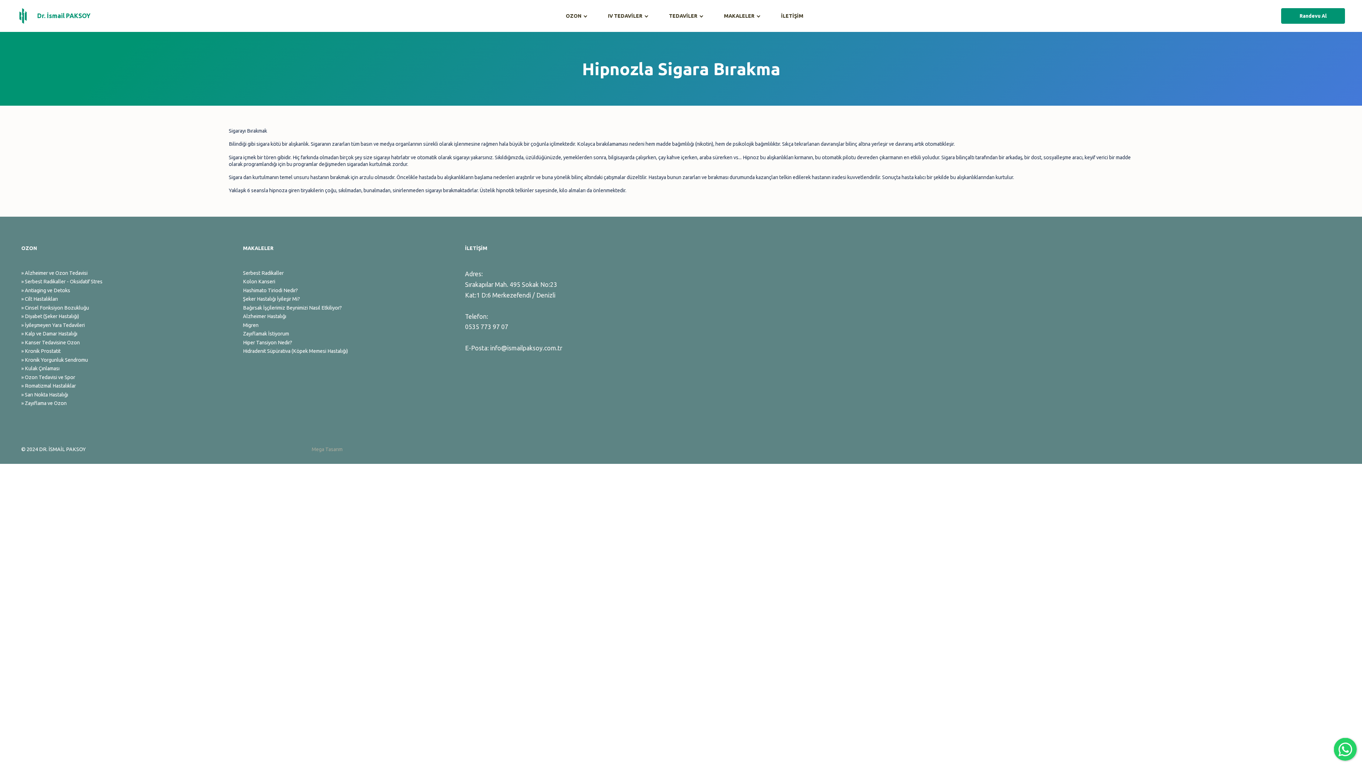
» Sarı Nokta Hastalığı (44, 395)
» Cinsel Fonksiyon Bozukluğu (55, 308)
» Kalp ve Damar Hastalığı (49, 334)
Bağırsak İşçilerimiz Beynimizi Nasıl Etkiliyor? (292, 308)
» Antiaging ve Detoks (45, 290)
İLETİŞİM (792, 16)
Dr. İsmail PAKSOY (63, 16)
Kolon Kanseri (259, 281)
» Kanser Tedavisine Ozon (50, 342)
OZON (573, 16)
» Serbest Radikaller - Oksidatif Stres (62, 281)
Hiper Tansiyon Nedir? (267, 342)
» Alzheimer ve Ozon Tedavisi (54, 273)
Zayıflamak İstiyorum (266, 334)
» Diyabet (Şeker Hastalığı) (50, 316)
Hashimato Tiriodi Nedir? (270, 290)
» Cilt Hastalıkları (39, 299)
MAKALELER (739, 16)
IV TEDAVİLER (625, 16)
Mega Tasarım (327, 449)
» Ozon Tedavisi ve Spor (48, 377)
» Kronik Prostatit (41, 351)
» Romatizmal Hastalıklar (48, 386)
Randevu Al (1313, 16)
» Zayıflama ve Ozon (44, 403)
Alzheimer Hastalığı (264, 316)
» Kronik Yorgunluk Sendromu (54, 360)
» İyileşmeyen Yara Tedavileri (53, 325)
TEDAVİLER (683, 16)
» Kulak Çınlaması (40, 368)
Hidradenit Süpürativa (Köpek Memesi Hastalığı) (295, 351)
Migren (251, 325)
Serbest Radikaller (263, 273)
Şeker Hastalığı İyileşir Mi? (271, 299)
